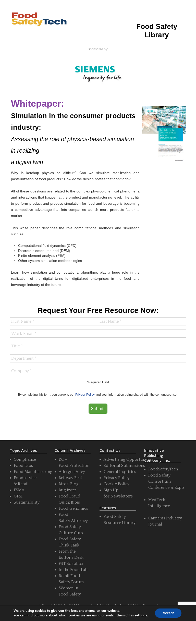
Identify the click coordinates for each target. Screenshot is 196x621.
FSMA (19, 490)
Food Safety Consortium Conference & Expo (166, 481)
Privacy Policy (85, 394)
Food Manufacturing (33, 471)
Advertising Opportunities (128, 459)
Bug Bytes (68, 490)
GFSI (18, 496)
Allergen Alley (72, 471)
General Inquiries (120, 471)
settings (141, 615)
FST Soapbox (71, 563)
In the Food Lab (73, 569)
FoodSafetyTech (163, 469)
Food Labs (23, 465)
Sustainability (27, 502)
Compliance (25, 459)
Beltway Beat (70, 478)
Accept (168, 613)
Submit (98, 408)
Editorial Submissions (124, 465)
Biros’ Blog (69, 484)
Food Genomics (73, 508)
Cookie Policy (116, 484)
